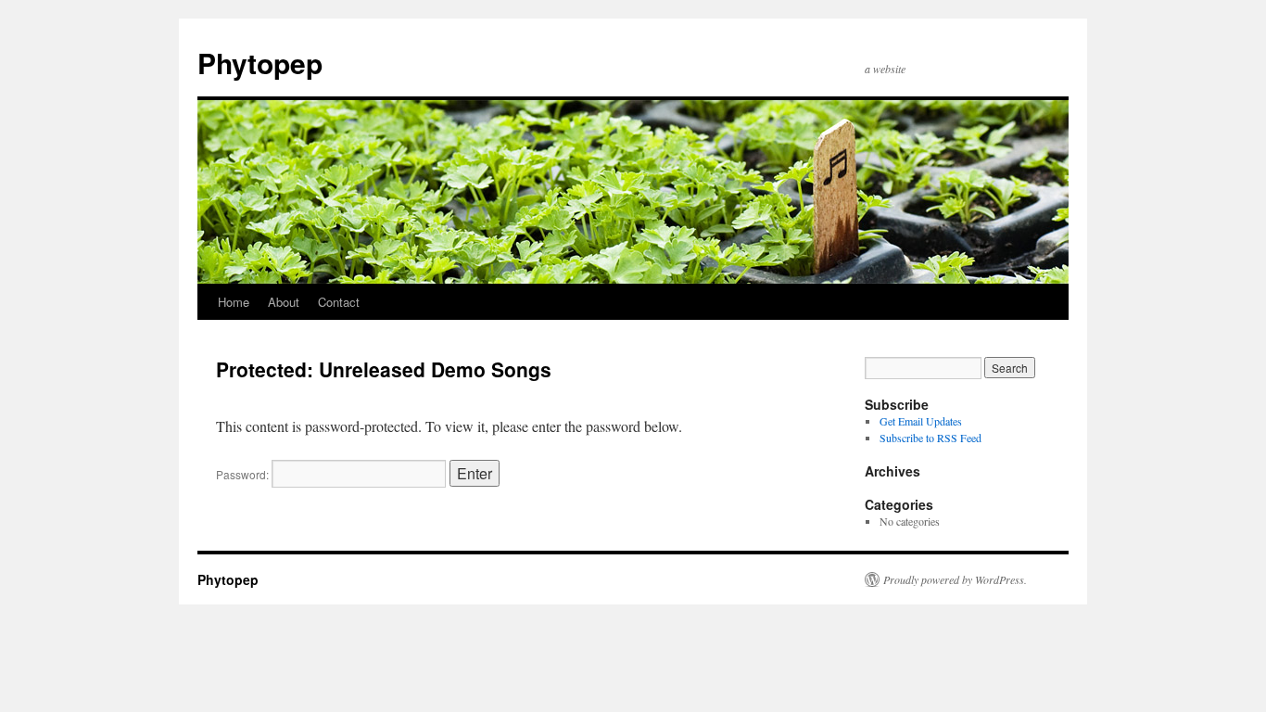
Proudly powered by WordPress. (955, 579)
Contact (339, 302)
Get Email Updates (921, 420)
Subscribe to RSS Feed (930, 437)
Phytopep (260, 63)
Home (233, 302)
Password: (244, 474)
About (283, 302)
